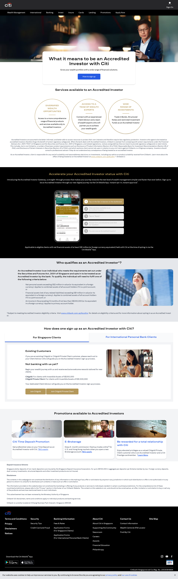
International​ (35, 12)
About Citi (98, 519)
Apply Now (120, 12)
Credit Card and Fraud (40, 528)
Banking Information (64, 519)
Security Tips (36, 523)
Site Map (153, 519)
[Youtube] (166, 556)
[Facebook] (171, 556)
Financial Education (101, 545)
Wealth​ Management (16, 12)
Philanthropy (98, 549)
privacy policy (112, 575)
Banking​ (49, 12)
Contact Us (125, 519)
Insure (71, 12)
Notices (8, 533)
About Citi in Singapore (103, 523)
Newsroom (97, 532)
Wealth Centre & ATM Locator (132, 528)
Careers (96, 536)
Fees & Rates (59, 523)
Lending (92, 12)
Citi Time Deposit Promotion (31, 441)
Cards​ (81, 12)
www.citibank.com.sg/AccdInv (103, 157)
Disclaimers (11, 528)
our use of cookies (129, 575)
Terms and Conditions (16, 519)
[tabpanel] (89, 372)
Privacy (8, 523)
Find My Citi (125, 532)
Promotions (106, 12)
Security (35, 519)
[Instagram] (162, 556)
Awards (96, 541)
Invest (60, 12)
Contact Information (129, 523)
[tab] (16, 13)
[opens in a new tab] (8, 5)
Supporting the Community (104, 528)
